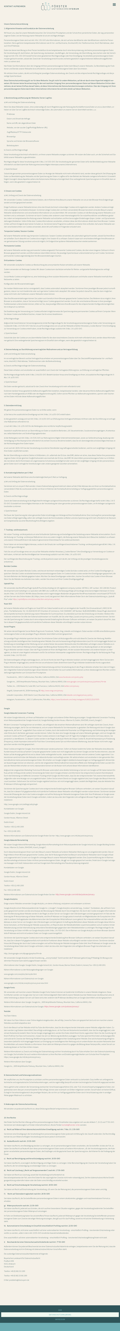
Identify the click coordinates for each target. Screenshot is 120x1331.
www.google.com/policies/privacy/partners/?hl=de (86, 681)
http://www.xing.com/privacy (52, 690)
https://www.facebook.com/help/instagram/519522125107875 (75, 699)
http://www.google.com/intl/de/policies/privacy (75, 894)
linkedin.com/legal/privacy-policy (79, 695)
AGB (60, 1310)
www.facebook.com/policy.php (71, 677)
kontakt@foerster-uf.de (71, 1125)
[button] (114, 4)
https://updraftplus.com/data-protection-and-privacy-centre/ (36, 599)
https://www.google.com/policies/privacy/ (61, 1006)
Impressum (60, 1319)
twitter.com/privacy (71, 686)
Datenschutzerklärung (60, 1314)
